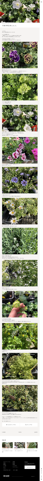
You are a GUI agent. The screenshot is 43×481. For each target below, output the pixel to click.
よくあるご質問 (15, 465)
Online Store (6, 470)
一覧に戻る (19, 432)
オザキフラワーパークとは (6, 461)
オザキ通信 (4, 465)
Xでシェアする (29, 424)
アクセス (4, 468)
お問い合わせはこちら (30, 467)
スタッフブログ (7, 449)
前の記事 (4, 432)
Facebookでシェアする (12, 424)
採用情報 (14, 464)
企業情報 (14, 461)
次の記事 (35, 432)
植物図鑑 (4, 464)
